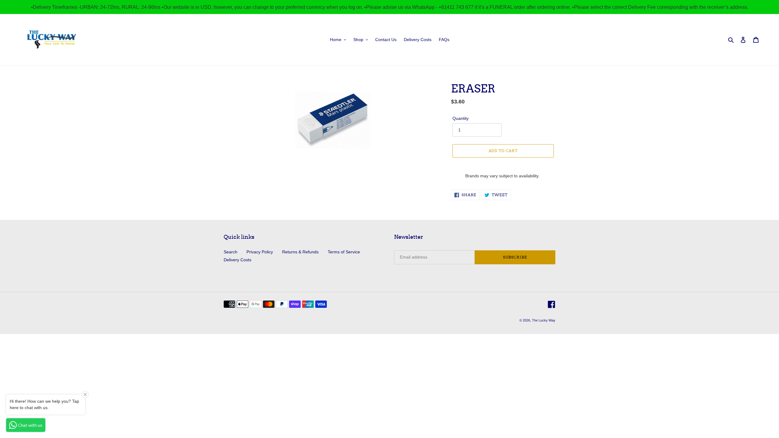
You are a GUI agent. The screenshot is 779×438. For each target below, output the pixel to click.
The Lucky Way (543, 320)
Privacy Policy (259, 251)
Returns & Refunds (300, 251)
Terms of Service (344, 251)
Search (230, 251)
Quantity (460, 118)
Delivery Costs (237, 259)
